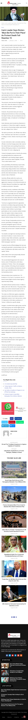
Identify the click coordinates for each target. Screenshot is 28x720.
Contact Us (16, 717)
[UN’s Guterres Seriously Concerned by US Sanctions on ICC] (14, 593)
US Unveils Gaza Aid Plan (10, 384)
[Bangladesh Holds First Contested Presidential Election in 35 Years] (14, 544)
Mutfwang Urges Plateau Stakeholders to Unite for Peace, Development (18, 679)
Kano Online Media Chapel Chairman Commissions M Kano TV (18, 665)
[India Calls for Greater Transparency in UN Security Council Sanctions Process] (14, 519)
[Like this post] (12, 418)
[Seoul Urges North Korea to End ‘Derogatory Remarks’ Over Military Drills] (14, 469)
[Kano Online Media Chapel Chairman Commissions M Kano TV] (5, 665)
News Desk (4, 40)
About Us (9, 717)
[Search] (26, 3)
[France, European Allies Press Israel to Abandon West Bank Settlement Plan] (14, 494)
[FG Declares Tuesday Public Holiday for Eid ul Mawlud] (5, 672)
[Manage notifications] (24, 717)
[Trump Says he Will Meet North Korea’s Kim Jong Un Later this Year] (14, 568)
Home (2, 23)
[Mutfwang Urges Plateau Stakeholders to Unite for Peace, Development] (5, 679)
